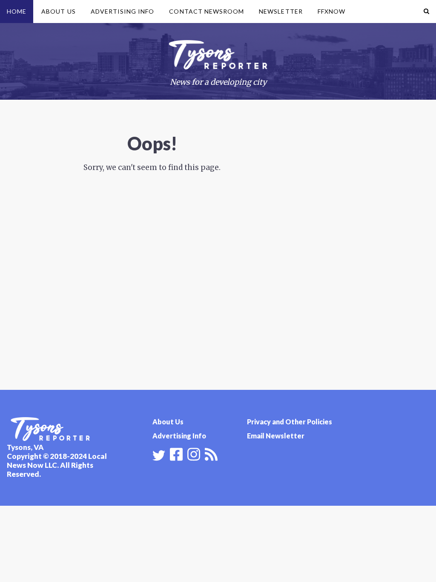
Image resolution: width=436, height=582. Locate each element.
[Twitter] (158, 455)
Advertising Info (123, 11)
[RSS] (211, 453)
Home (16, 11)
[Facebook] (176, 453)
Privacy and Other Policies (289, 422)
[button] (426, 11)
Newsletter (281, 11)
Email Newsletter (275, 436)
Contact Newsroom (206, 11)
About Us (58, 11)
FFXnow (331, 11)
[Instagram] (193, 453)
